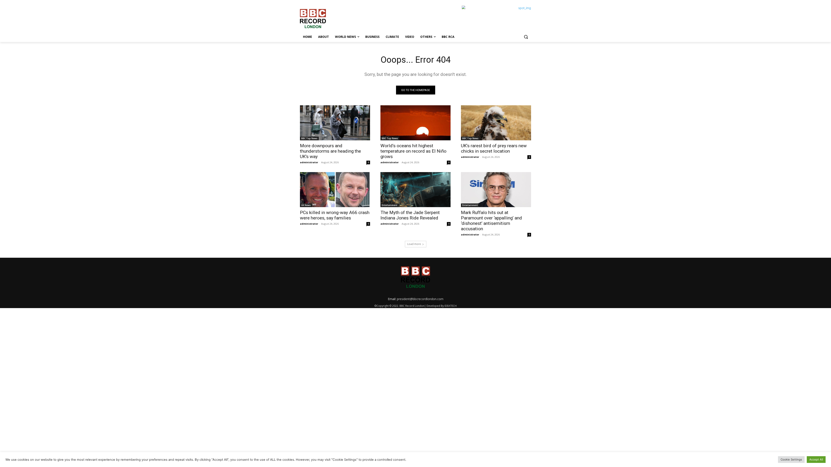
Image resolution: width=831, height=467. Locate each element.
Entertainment (389, 205)
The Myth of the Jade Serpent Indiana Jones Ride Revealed (410, 215)
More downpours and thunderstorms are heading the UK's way (330, 151)
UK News (306, 205)
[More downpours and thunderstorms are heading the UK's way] (335, 122)
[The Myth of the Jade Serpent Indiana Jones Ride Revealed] (415, 189)
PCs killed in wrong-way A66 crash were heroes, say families (334, 215)
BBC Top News (309, 138)
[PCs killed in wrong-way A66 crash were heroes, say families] (335, 189)
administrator (309, 162)
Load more (414, 244)
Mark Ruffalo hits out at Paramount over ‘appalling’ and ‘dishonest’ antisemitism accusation (491, 220)
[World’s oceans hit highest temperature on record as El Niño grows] (415, 122)
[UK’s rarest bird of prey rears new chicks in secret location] (496, 122)
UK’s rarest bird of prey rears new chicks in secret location (494, 148)
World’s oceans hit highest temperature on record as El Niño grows (413, 151)
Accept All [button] (816, 459)
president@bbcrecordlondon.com (420, 299)
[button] (526, 37)
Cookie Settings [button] (791, 459)
